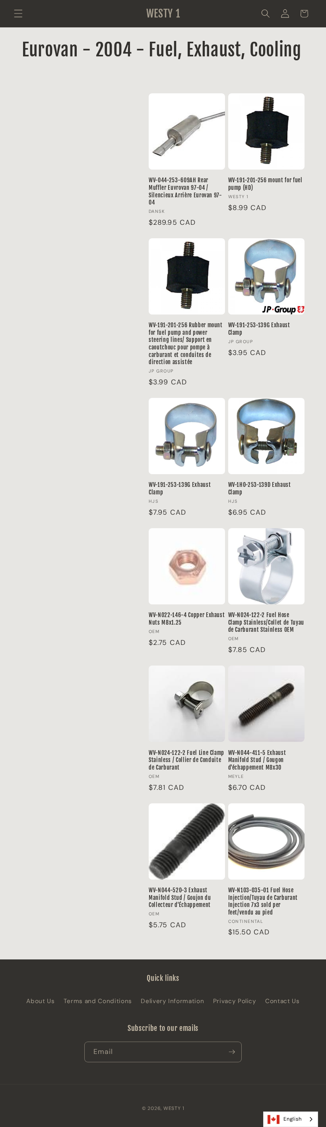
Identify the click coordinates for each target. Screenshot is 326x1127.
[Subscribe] (231, 1052)
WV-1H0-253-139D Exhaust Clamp (259, 488)
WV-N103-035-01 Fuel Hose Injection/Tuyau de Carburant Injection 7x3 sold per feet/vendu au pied (263, 901)
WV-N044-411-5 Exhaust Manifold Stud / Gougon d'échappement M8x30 (257, 760)
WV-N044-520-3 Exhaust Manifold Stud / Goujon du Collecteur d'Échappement (180, 898)
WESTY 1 (173, 1108)
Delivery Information (172, 1001)
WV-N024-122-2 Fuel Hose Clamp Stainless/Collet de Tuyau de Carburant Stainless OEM (266, 622)
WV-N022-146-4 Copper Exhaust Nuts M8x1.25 (187, 619)
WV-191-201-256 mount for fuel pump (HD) (265, 184)
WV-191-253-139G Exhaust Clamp (259, 329)
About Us (40, 1001)
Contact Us (282, 1001)
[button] (18, 13)
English (292, 1118)
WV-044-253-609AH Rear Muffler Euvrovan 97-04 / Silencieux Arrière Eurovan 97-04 (185, 191)
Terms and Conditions (98, 1001)
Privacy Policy (234, 1001)
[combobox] (290, 1119)
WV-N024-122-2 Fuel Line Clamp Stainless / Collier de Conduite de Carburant (186, 760)
